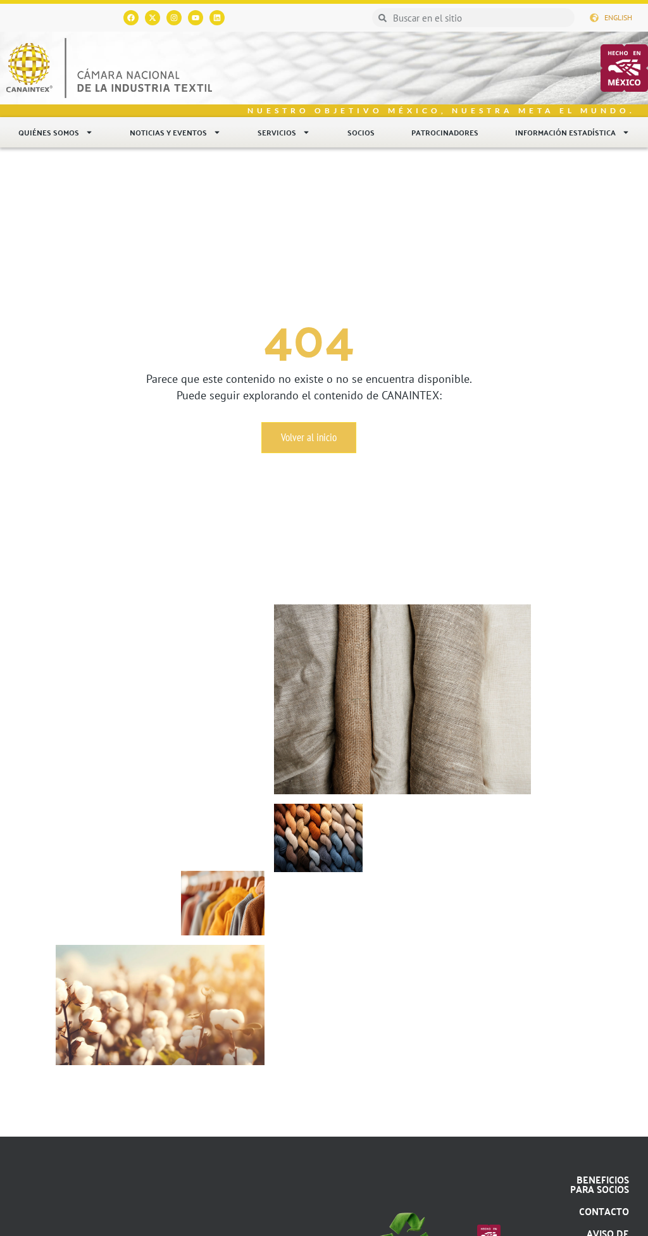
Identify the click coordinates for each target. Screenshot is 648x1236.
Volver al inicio (309, 437)
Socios (361, 132)
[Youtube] (195, 17)
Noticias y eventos (168, 132)
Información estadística (565, 132)
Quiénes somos (48, 132)
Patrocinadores (444, 132)
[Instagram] (174, 17)
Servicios (277, 132)
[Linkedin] (217, 17)
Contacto (604, 1211)
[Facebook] (131, 17)
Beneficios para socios (599, 1184)
